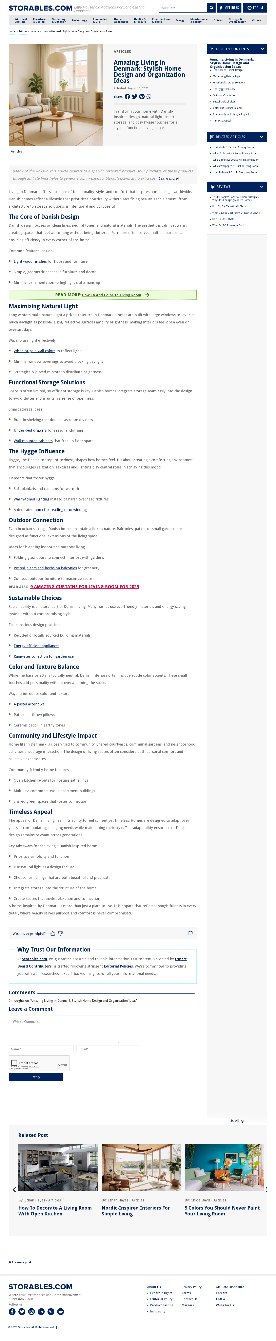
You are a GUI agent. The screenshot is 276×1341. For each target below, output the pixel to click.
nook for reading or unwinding (61, 510)
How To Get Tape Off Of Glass (229, 206)
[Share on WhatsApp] (149, 96)
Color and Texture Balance (227, 108)
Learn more (168, 178)
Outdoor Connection (224, 95)
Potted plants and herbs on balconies (45, 568)
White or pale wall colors (34, 351)
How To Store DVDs (223, 219)
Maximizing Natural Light (227, 76)
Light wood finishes (30, 261)
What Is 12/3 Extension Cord (228, 225)
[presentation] (14, 1190)
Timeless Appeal (222, 120)
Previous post (21, 1262)
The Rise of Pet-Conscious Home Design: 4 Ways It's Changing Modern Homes (235, 199)
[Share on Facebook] (127, 96)
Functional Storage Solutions (229, 82)
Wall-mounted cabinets (33, 441)
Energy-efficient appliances (36, 646)
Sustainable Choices (224, 101)
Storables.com (34, 959)
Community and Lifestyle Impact (231, 114)
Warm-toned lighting (31, 499)
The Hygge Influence (224, 89)
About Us (154, 1287)
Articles (23, 31)
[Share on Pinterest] (142, 96)
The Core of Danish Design (228, 70)
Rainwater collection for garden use (44, 656)
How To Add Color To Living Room (111, 295)
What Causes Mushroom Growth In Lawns (236, 212)
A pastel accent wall (30, 704)
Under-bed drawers (30, 430)
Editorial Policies (118, 966)
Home (12, 31)
